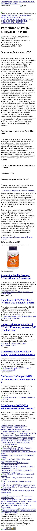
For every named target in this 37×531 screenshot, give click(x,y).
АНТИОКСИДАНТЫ (13, 17)
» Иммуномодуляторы (22, 429)
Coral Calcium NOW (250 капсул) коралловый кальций (17, 478)
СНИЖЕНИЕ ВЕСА (8, 21)
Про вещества (6, 499)
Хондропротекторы (7, 503)
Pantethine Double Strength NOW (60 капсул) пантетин (16, 276)
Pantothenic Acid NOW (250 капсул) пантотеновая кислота (18, 353)
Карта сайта (9, 498)
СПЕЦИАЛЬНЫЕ (18, 23)
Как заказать (23, 2)
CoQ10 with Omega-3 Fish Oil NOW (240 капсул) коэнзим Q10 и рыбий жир (18, 327)
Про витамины (16, 499)
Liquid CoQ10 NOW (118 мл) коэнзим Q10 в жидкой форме (17, 301)
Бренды (9, 496)
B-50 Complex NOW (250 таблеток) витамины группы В (18, 406)
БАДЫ (3, 17)
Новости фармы (19, 501)
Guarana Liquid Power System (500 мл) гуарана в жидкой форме (17, 491)
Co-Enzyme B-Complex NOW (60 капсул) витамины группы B (18, 379)
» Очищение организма (23, 440)
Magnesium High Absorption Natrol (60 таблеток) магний (17, 456)
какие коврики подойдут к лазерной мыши (16, 15)
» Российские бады (22, 442)
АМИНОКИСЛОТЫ (8, 19)
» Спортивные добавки (22, 435)
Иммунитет (17, 505)
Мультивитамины (7, 237)
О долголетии (27, 499)
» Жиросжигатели (7, 435)
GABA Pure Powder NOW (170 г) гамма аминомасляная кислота (14, 464)
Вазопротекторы (20, 237)
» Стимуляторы (22, 437)
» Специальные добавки (15, 443)
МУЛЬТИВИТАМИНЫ (24, 19)
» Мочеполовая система (14, 432)
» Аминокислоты (20, 426)
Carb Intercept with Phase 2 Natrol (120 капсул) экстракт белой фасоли (16, 471)
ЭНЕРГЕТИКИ (6, 23)
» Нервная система (20, 431)
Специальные (5, 507)
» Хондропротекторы (25, 439)
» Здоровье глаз (12, 439)
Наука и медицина (7, 501)
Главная (15, 2)
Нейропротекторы (21, 503)
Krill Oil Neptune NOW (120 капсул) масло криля (18, 485)
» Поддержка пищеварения (26, 433)
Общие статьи (31, 501)
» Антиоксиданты (7, 426)
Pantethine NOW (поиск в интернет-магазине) (18, 191)
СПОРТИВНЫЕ (21, 21)
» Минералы (18, 427)
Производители (6, 2)
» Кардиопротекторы (12, 428)
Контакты (31, 2)
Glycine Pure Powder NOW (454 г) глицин (15, 450)
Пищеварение (26, 505)
